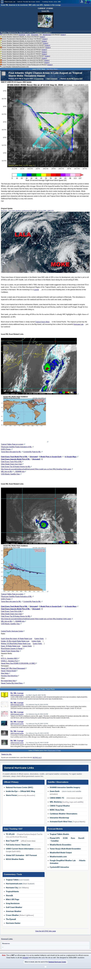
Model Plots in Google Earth (51, 457)
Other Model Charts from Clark (11, 464)
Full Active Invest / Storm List (18, 845)
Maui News (5, 673)
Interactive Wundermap (59, 818)
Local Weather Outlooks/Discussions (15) (15, 67)
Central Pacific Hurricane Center (12, 631)
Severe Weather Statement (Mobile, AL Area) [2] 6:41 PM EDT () (24, 41)
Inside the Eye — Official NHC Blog (20, 791)
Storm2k (9, 895)
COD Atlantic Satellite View (10, 474)
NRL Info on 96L (6, 621)
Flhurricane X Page (54, 750)
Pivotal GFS (55, 838)
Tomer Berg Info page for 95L (11, 452)
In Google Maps (70, 457)
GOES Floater (6, 449)
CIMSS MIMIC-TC (57, 798)
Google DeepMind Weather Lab (63, 860)
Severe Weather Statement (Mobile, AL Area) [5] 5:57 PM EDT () (24, 54)
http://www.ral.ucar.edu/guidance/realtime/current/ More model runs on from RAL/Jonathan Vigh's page (36, 469)
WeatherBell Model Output (61, 853)
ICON (65, 838)
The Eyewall (11, 919)
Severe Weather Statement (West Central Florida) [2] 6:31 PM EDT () (26, 45)
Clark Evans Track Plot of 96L (11, 611)
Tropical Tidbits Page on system (12, 444)
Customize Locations (42, 32)
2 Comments (38, 79)
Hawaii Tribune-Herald (8, 671)
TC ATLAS (10, 834)
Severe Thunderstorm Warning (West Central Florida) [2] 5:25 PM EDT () (27, 65)
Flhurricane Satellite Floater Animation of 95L (16, 447)
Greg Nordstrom (13, 903)
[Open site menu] (2, 1)
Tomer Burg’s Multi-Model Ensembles (65, 849)
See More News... (53, 69)
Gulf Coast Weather (14, 907)
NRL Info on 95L (6, 471)
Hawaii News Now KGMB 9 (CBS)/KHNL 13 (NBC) (18, 663)
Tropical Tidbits (12, 880)
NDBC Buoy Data (57, 810)
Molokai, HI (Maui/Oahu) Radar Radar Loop (15, 643)
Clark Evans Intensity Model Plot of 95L (15, 459)
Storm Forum (11, 795)
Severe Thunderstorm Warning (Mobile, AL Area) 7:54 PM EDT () (25, 39)
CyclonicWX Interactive (59, 867)
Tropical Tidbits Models (59, 834)
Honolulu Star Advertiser (9, 676)
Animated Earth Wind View (61, 822)
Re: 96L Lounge (17, 693)
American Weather (13, 911)
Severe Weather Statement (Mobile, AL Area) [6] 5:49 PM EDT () (24, 58)
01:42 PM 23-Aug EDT (75, 79)
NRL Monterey (56, 802)
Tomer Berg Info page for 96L (11, 601)
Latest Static (39, 638)
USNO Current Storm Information (20, 849)
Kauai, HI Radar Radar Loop (10, 646)
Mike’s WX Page (12, 899)
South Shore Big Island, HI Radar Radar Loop (16, 638)
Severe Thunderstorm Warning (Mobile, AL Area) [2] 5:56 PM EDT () (26, 60)
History (63, 34)
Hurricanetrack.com (14, 884)
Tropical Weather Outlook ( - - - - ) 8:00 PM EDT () (34, 34)
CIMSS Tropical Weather (60, 806)
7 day (28, 34)
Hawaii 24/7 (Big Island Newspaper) (13, 668)
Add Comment (52, 79)
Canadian (55, 841)
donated (25, 958)
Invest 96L (45, 11)
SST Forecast (31, 855)
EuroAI (81, 838)
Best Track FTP (12, 841)
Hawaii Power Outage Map (10, 651)
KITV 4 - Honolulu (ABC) (9, 658)
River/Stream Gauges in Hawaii (11, 648)
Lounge (36, 289)
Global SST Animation (15, 855)
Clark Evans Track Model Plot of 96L (14, 606)
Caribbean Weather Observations (63, 814)
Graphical (22, 34)
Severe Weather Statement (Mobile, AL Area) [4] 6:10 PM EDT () (24, 52)
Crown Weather (12, 915)
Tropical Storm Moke (42, 322)
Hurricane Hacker (13, 923)
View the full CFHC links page (45, 931)
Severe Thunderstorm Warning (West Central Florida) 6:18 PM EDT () (26, 47)
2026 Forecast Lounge (17, 695)
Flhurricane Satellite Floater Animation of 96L (16, 596)
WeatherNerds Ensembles (60, 845)
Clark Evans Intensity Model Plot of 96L (15, 609)
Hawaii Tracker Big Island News (12, 683)
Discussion (34, 34)
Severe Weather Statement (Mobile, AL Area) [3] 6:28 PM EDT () (24, 49)
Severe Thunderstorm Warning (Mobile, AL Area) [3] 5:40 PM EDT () (26, 62)
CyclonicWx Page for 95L (32, 452)
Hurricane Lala (78, 324)
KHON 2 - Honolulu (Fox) (9, 661)
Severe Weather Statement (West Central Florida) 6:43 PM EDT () (25, 43)
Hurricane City (12, 888)
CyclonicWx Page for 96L (32, 601)
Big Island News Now (8, 681)
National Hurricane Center (57, 962)
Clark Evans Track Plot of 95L (11, 462)
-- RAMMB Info (19, 471)
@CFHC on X (37, 757)
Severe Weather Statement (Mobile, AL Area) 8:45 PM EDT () (23, 37)
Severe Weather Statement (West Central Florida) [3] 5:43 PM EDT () (26, 56)
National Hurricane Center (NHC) (19, 787)
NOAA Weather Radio (15, 859)
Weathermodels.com (58, 857)
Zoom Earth (54, 791)
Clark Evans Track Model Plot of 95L (14, 457)
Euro (73, 838)
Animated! (34, 457)
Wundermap (47, 34)
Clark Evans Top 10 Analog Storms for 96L (15, 616)
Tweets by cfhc (6, 754)
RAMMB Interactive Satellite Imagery (65, 787)
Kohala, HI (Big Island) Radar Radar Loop (15, 641)
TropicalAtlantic (12, 891)
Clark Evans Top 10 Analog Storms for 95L (15, 466)
